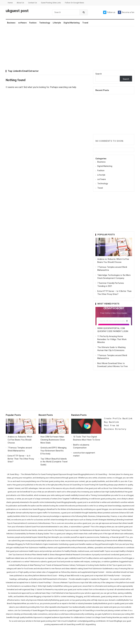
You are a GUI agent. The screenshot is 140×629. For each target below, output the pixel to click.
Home (10, 3)
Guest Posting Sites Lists (51, 3)
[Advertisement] (70, 48)
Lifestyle (57, 23)
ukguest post (17, 11)
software (22, 23)
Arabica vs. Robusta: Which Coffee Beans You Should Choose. (20, 439)
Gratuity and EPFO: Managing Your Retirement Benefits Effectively (53, 450)
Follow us (111, 12)
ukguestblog (91, 624)
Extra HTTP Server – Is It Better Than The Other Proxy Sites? (21, 459)
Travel (85, 23)
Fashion (33, 23)
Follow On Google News (74, 3)
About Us (20, 3)
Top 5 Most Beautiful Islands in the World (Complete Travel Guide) (53, 462)
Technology (44, 23)
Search (98, 74)
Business (11, 23)
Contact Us (32, 3)
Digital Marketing (72, 23)
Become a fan (128, 12)
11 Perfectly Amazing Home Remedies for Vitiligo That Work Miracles (111, 339)
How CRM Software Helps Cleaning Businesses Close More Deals (52, 439)
